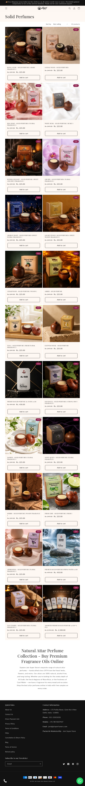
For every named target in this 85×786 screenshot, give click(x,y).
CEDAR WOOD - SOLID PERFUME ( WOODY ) (22, 291)
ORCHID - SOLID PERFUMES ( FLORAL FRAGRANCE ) (57, 180)
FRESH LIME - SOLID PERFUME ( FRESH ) (58, 513)
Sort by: (48, 24)
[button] (6, 8)
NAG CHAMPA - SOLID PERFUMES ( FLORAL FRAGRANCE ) (21, 626)
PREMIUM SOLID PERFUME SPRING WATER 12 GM (61, 569)
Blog (6, 742)
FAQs (7, 733)
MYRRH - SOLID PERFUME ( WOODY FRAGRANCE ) (23, 514)
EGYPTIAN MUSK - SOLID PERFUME (57, 345)
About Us (8, 710)
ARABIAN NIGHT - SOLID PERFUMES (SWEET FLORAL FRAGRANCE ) (22, 236)
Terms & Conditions (12, 728)
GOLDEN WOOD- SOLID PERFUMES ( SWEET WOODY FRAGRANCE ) (60, 236)
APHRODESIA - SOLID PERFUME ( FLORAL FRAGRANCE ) (21, 570)
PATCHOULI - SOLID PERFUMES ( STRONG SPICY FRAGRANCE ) (61, 402)
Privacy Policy (10, 724)
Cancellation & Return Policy (15, 738)
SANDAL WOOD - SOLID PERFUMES (57, 67)
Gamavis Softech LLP (49, 781)
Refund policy (10, 752)
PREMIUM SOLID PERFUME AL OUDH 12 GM (21, 401)
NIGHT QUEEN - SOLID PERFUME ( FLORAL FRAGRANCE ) (59, 458)
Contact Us (9, 714)
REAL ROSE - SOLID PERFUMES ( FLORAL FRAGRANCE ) (21, 124)
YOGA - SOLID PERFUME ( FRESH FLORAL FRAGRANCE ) (21, 346)
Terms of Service (11, 747)
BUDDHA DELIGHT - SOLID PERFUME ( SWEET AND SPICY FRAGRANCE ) (22, 180)
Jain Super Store (39, 781)
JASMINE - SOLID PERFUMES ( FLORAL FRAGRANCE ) (20, 458)
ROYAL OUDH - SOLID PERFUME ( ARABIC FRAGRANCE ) (21, 68)
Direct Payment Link (12, 719)
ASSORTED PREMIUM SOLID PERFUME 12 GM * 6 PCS (61, 626)
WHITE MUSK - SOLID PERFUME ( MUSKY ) (59, 123)
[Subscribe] (40, 763)
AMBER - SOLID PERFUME (53, 291)
